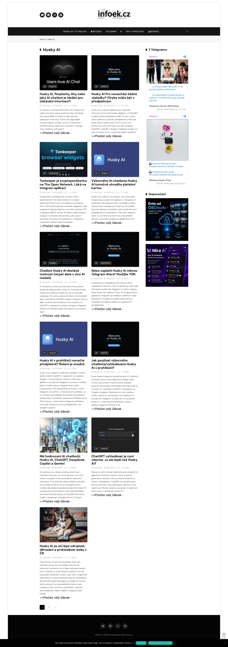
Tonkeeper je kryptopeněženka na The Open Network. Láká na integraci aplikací (63, 184)
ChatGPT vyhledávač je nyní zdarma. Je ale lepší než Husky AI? (114, 459)
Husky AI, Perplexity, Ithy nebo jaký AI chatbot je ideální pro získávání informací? (62, 97)
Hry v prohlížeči (135, 31)
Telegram (111, 31)
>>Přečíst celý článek (55, 133)
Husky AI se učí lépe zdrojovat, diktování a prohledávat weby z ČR (63, 549)
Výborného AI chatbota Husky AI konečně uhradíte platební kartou (114, 184)
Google (52, 449)
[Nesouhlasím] (224, 643)
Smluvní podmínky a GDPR (160, 643)
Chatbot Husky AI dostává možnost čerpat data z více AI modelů (62, 274)
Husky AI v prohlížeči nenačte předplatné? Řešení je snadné (62, 362)
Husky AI (52, 86)
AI (121, 31)
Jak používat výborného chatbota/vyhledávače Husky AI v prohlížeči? (113, 364)
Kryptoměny (53, 173)
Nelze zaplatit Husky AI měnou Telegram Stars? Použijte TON (114, 272)
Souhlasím (141, 643)
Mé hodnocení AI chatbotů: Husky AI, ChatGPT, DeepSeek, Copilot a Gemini (62, 459)
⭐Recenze (96, 31)
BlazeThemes (127, 635)
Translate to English (75, 31)
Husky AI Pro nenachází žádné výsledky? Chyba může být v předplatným (114, 97)
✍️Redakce (153, 31)
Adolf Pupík (46, 105)
